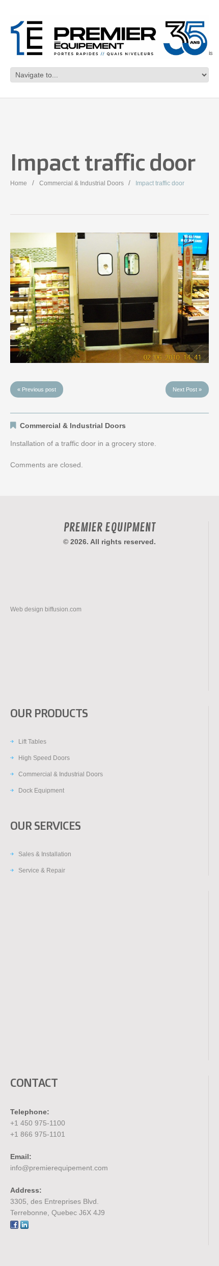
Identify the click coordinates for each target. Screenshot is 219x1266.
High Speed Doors (44, 758)
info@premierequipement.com (59, 1168)
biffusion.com (63, 609)
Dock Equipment (41, 790)
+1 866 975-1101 (37, 1134)
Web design (26, 609)
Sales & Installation (44, 854)
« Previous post (36, 389)
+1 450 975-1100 (37, 1123)
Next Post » (187, 389)
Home (18, 183)
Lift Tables (32, 741)
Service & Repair (41, 870)
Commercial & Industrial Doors (81, 183)
